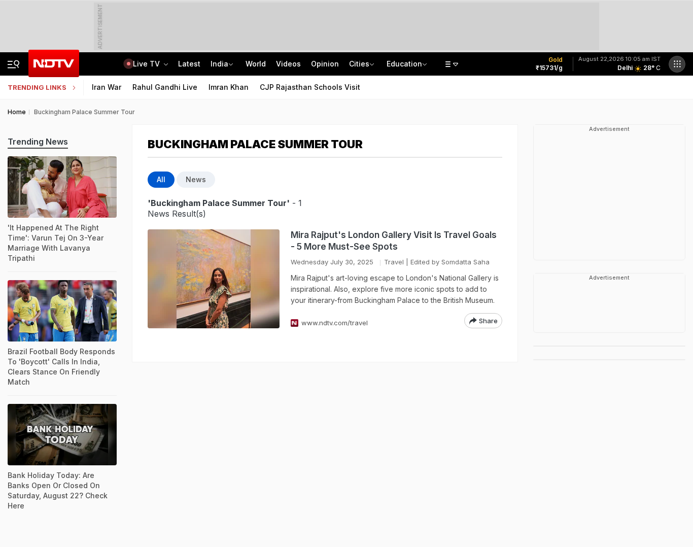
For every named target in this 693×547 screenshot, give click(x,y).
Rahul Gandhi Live (164, 87)
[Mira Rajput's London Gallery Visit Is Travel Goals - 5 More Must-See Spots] (214, 278)
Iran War (106, 87)
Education (404, 63)
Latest (189, 63)
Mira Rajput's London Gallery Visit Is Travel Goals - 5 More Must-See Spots (394, 241)
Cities (359, 63)
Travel (394, 262)
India (219, 63)
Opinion (325, 63)
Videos (288, 63)
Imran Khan (229, 87)
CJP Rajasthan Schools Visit (310, 87)
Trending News (38, 141)
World (256, 63)
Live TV (147, 63)
